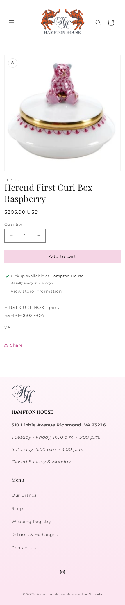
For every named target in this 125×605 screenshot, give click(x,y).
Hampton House (51, 594)
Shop (17, 508)
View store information (36, 291)
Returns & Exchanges (35, 534)
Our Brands (24, 495)
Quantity (13, 224)
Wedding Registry (31, 521)
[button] (11, 22)
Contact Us (24, 547)
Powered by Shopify (84, 594)
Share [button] (16, 345)
